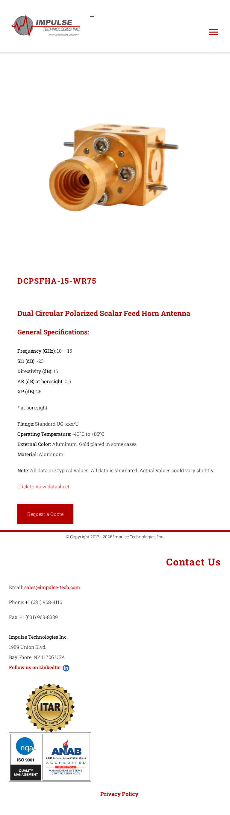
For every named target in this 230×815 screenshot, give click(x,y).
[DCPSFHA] (115, 156)
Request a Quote (45, 514)
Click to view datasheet (43, 486)
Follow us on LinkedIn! (34, 667)
